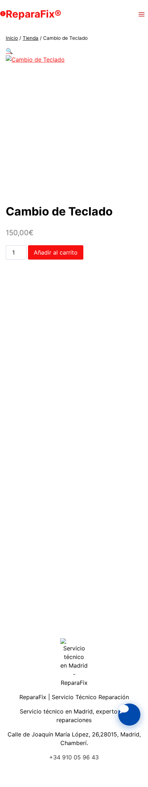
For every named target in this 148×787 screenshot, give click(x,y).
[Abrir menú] (141, 14)
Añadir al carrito (56, 252)
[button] (9, 50)
